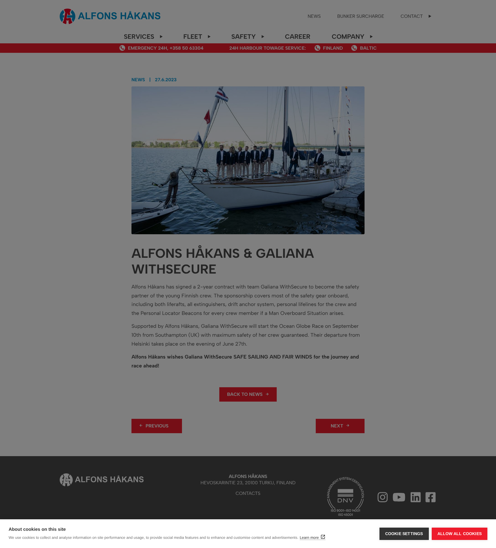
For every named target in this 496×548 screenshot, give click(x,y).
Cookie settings (404, 534)
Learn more (309, 537)
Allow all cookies (459, 534)
